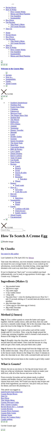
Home (8, 33)
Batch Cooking (16, 156)
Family (8, 81)
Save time (19, 190)
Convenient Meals (17, 147)
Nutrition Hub (15, 105)
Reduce (13, 183)
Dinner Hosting (16, 154)
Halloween (14, 122)
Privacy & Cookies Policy (10, 417)
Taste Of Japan (16, 158)
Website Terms (6, 415)
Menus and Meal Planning (20, 14)
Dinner (17, 181)
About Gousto (11, 84)
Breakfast (18, 177)
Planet (17, 204)
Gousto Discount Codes (10, 402)
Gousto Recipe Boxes (9, 394)
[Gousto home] (6, 3)
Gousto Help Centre (8, 413)
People (17, 202)
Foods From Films (17, 107)
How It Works (11, 10)
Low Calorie (15, 151)
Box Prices (10, 20)
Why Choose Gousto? (9, 405)
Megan (31, 258)
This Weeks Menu (8, 400)
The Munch (14, 120)
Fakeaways (14, 111)
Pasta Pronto (15, 162)
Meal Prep (14, 145)
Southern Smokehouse (18, 103)
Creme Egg (18, 392)
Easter (12, 134)
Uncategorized (15, 217)
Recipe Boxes (11, 7)
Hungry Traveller (16, 130)
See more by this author (10, 254)
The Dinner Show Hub (19, 115)
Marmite (13, 132)
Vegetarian (14, 128)
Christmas (14, 109)
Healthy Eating (16, 137)
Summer (13, 139)
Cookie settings (6, 419)
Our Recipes (10, 22)
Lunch (17, 166)
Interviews (19, 198)
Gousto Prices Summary (10, 411)
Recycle (13, 194)
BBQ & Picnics (16, 149)
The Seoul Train (16, 143)
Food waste (19, 185)
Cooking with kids (22, 209)
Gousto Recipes (7, 409)
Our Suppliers (15, 16)
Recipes (9, 75)
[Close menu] (2, 60)
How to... (9, 77)
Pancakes (23, 179)
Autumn (13, 126)
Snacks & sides (21, 173)
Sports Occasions (16, 141)
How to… (14, 187)
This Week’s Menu (17, 24)
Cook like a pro (21, 192)
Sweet (17, 171)
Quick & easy (20, 211)
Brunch (18, 168)
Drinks (17, 175)
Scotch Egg (9, 392)
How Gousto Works (18, 12)
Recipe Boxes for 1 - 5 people (12, 407)
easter (3, 392)
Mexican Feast (15, 113)
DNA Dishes (15, 124)
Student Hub (15, 118)
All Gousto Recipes (17, 27)
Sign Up (9, 29)
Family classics (20, 213)
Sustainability (15, 18)
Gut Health (14, 160)
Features (13, 196)
